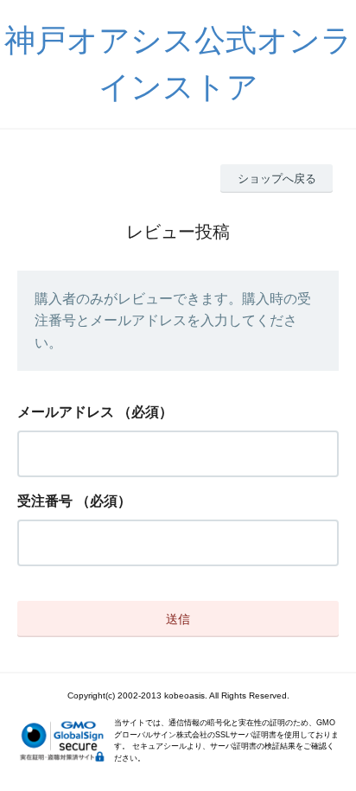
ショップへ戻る (277, 178)
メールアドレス (65, 412)
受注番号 (45, 501)
